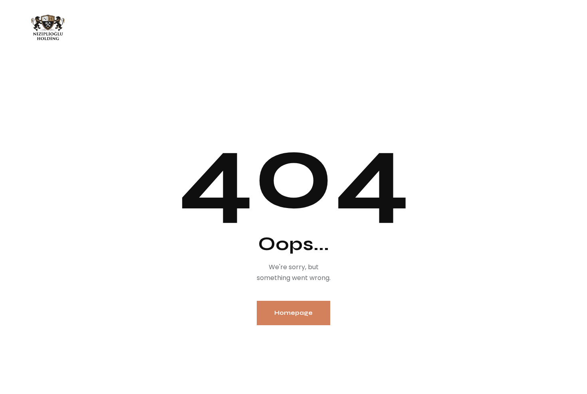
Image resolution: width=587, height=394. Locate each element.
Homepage (293, 312)
